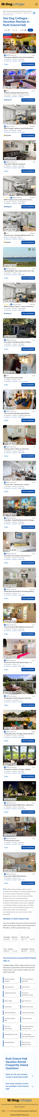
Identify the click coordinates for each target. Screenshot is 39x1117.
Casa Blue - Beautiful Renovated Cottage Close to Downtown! (19, 521)
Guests (22, 30)
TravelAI (7, 1111)
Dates (6, 30)
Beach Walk (8, 1001)
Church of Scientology (8, 1027)
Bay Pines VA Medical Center (26, 1043)
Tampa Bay (7, 1007)
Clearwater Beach (10, 1012)
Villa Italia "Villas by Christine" (15, 164)
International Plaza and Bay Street (28, 1027)
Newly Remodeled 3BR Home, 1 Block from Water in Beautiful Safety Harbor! (19, 806)
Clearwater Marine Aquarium (27, 980)
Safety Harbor (21, 61)
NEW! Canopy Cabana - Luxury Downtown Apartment (19, 307)
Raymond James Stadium (9, 980)
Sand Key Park (9, 987)
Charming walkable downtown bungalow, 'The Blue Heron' (19, 58)
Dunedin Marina (9, 1042)
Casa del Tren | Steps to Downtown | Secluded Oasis (17, 556)
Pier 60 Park (25, 987)
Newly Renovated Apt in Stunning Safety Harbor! (19, 592)
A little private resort (12, 840)
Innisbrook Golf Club (28, 1012)
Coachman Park (27, 1018)
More (30, 30)
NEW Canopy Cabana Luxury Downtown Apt (18, 129)
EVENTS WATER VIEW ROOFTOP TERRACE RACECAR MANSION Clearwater (19, 93)
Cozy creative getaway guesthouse (17, 413)
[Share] (34, 13)
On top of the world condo (13, 378)
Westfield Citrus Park (11, 1034)
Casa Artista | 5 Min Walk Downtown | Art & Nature (19, 628)
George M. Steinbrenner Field (27, 994)
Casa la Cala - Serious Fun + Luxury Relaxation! (16, 485)
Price (14, 30)
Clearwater (20, 96)
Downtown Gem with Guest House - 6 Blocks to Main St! (17, 663)
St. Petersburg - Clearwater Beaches (28, 1035)
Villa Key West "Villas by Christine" (16, 449)
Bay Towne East (22, 808)
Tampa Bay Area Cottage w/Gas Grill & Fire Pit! (19, 734)
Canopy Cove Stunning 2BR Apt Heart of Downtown (18, 236)
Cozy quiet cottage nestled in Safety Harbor (17, 343)
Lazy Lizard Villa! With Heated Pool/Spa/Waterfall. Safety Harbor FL (17, 877)
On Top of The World (23, 381)
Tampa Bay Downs (10, 993)
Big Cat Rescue (26, 1001)
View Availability (28, 64)
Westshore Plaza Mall (9, 1019)
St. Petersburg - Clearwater (10, 61)
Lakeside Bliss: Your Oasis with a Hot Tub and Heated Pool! (19, 272)
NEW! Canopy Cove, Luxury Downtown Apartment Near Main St (18, 200)
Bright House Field (27, 1007)
